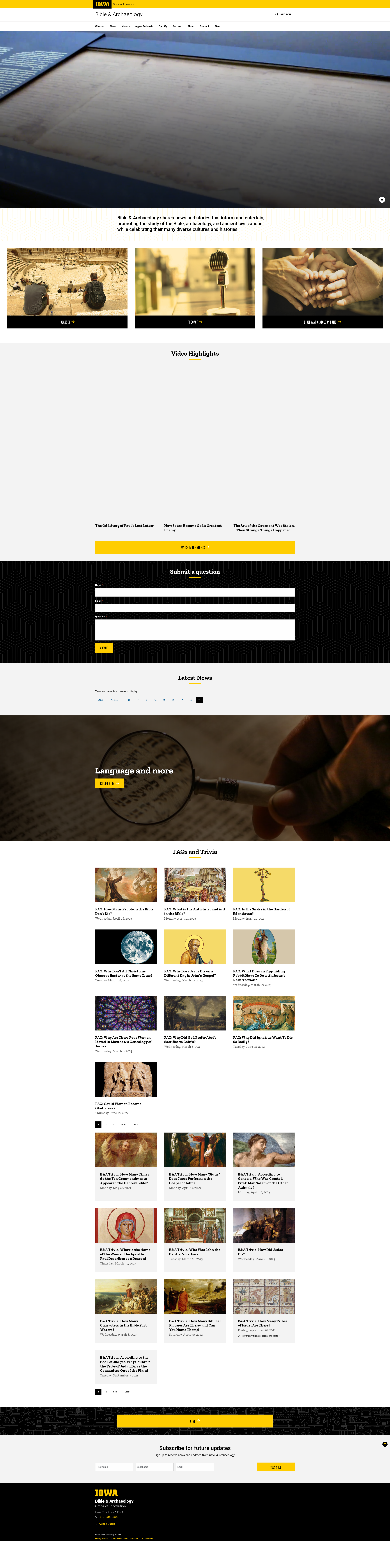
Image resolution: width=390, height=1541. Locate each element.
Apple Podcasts (144, 26)
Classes (100, 26)
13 (147, 700)
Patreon (177, 26)
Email (98, 601)
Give (217, 26)
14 (156, 700)
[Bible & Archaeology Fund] (322, 282)
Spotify (163, 26)
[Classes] (67, 282)
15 (165, 700)
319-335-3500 (108, 1517)
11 (130, 700)
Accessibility (147, 1538)
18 (191, 700)
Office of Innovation (123, 4)
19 (200, 701)
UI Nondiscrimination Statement (124, 1538)
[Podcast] (195, 282)
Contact (204, 26)
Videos (126, 26)
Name (98, 585)
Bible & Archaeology (119, 14)
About (191, 26)
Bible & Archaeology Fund (320, 321)
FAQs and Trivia (195, 851)
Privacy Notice (101, 1538)
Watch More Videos (193, 547)
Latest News (195, 677)
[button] (283, 14)
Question (100, 616)
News (113, 26)
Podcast (193, 321)
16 (174, 700)
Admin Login (107, 1523)
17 (183, 700)
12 (138, 700)
